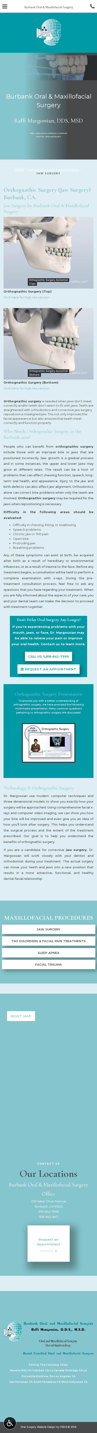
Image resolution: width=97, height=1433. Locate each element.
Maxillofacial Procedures (53, 170)
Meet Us (50, 1407)
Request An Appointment (50, 669)
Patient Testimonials (26, 1407)
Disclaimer (52, 1411)
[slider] (48, 285)
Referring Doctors (72, 1407)
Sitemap (67, 1411)
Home (19, 170)
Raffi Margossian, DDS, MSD (48, 120)
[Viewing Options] (10, 1423)
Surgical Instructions (64, 1398)
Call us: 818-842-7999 (48, 656)
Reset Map (21, 1016)
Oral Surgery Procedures (69, 1403)
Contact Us (32, 1411)
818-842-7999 (48, 1211)
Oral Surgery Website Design (38, 1427)
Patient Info (35, 1398)
